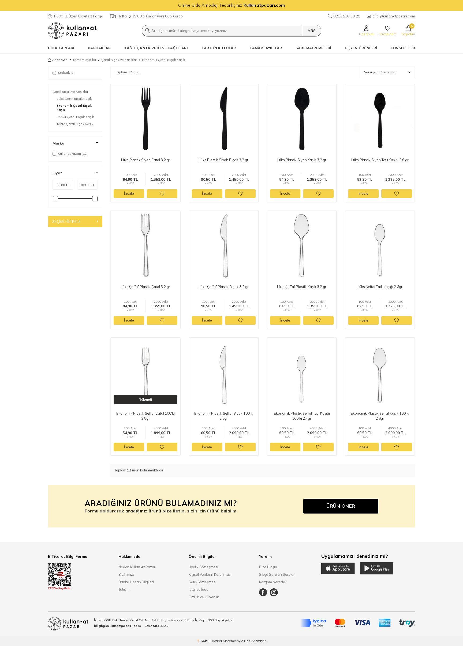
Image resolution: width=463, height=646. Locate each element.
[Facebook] (263, 592)
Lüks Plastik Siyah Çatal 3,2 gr (145, 160)
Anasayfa (60, 60)
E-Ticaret (215, 641)
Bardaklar (99, 48)
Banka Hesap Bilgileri (136, 582)
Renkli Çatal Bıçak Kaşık (75, 117)
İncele (129, 193)
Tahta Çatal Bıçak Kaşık (75, 124)
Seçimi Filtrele (66, 221)
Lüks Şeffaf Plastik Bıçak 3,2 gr (224, 287)
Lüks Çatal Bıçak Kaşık (74, 99)
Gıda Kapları (61, 48)
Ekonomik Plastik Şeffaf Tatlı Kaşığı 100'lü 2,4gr (302, 415)
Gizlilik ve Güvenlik (204, 597)
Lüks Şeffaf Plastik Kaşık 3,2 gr (301, 287)
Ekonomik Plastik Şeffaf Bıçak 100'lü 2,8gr (223, 415)
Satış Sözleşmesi (202, 582)
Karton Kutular (218, 48)
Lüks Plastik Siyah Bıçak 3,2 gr (223, 160)
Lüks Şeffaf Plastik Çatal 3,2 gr (145, 287)
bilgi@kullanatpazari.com (393, 16)
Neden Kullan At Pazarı (137, 567)
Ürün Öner (340, 506)
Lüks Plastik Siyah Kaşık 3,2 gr (301, 160)
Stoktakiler (66, 73)
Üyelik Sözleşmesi (203, 567)
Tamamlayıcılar (265, 48)
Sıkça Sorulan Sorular (277, 574)
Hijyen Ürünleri (361, 48)
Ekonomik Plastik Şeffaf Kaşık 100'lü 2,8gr (380, 415)
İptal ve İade (198, 589)
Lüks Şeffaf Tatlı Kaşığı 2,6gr (379, 287)
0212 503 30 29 (346, 16)
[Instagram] (274, 592)
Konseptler (403, 48)
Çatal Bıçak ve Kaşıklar (119, 60)
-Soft (202, 641)
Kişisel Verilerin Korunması (210, 574)
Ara (312, 30)
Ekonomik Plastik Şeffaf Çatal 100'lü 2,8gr (145, 415)
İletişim (123, 589)
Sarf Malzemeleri (313, 48)
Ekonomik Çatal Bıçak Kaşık (74, 108)
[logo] (72, 31)
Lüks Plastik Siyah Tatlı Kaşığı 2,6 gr (380, 160)
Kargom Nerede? (272, 582)
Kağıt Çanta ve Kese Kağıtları (156, 48)
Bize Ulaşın (268, 567)
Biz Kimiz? (126, 574)
